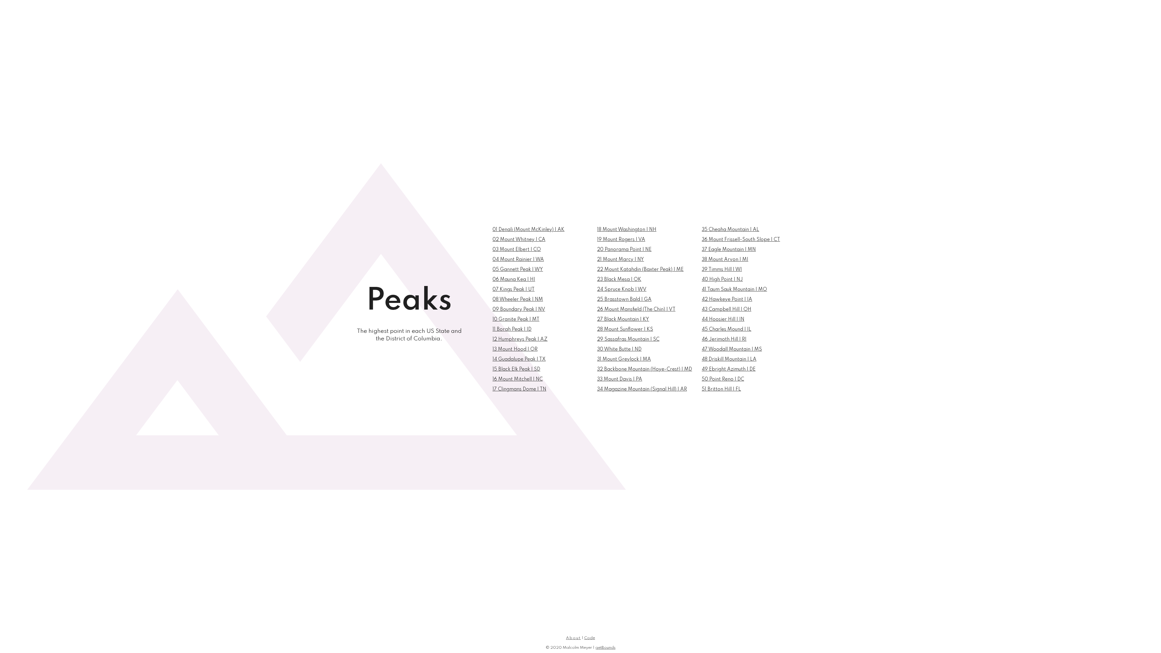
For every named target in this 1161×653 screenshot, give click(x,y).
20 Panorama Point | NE (624, 249)
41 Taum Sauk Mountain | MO (734, 289)
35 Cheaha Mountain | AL (730, 229)
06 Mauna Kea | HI (514, 279)
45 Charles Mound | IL (726, 329)
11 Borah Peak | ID (512, 329)
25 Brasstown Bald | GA (624, 299)
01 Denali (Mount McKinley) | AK (528, 229)
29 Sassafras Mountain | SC (628, 339)
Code (589, 638)
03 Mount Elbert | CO (517, 249)
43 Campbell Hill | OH (726, 309)
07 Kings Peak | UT (514, 289)
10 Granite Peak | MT (516, 319)
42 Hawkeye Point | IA (727, 299)
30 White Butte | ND (619, 349)
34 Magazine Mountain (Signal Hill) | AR (642, 389)
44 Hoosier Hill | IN (723, 319)
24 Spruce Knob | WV (621, 289)
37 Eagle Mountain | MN (729, 249)
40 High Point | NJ (722, 279)
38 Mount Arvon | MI (725, 259)
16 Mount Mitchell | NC (518, 379)
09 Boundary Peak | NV (519, 309)
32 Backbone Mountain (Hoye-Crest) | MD (644, 369)
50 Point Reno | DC (723, 379)
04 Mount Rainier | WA (518, 259)
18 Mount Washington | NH (626, 229)
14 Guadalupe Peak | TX (519, 359)
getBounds (605, 648)
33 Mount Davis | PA (619, 379)
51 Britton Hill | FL (721, 389)
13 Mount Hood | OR (515, 349)
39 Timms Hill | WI (722, 269)
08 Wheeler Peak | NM (518, 299)
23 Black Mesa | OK (619, 279)
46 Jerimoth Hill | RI (724, 339)
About (573, 638)
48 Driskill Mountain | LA (729, 359)
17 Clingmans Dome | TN (519, 389)
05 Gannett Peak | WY (518, 269)
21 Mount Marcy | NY (620, 259)
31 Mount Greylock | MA (624, 359)
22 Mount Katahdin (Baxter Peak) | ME (640, 269)
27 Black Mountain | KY (623, 319)
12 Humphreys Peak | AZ (520, 339)
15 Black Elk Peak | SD (516, 369)
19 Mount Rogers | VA (621, 239)
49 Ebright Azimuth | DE (729, 369)
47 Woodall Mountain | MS (732, 349)
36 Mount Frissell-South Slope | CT (741, 239)
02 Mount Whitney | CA (519, 239)
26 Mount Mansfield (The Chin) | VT (636, 309)
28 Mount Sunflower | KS (625, 329)
